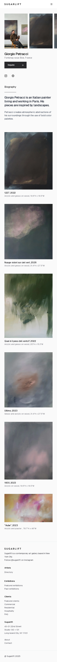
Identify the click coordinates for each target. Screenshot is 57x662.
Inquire (11, 65)
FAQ (6, 614)
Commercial (9, 604)
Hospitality (9, 611)
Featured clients (11, 601)
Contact (8, 643)
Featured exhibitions (13, 585)
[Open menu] (51, 4)
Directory (8, 572)
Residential (9, 608)
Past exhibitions (11, 589)
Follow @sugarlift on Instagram (18, 560)
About (7, 640)
